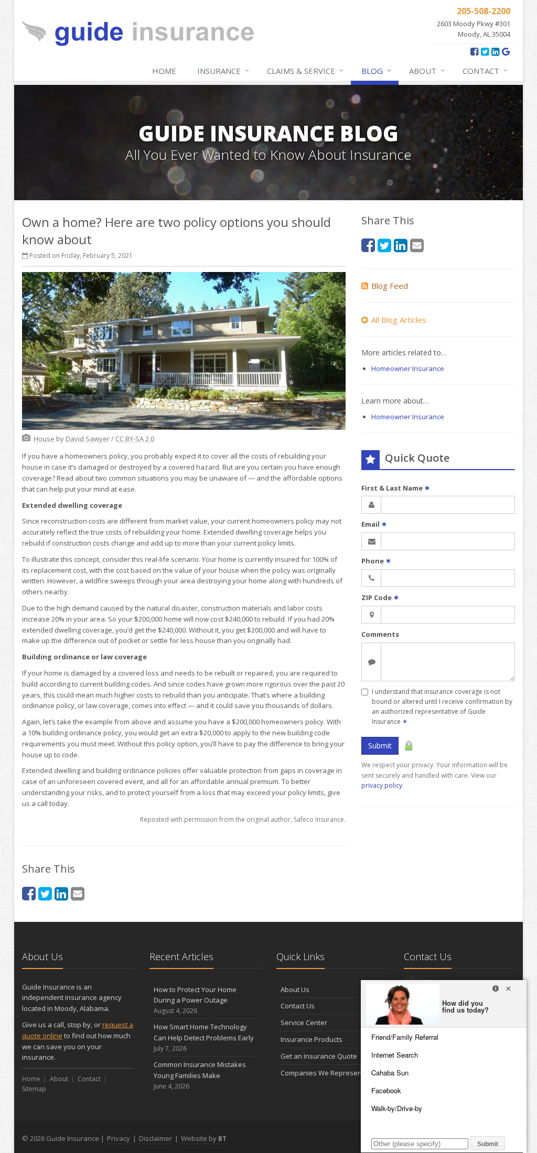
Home (164, 71)
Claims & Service (305, 70)
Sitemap (34, 1088)
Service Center (304, 1022)
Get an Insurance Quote (319, 1056)
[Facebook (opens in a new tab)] (474, 51)
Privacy (118, 1138)
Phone (376, 560)
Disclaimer (155, 1138)
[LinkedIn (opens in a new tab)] (495, 51)
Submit (380, 745)
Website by (204, 1138)
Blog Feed (389, 285)
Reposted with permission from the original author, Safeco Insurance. (243, 819)
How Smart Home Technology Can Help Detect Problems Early (204, 1037)
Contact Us (298, 1005)
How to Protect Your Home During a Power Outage (195, 1000)
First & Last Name (395, 488)
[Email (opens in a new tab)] (77, 893)
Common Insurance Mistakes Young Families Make (200, 1075)
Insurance (223, 70)
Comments (380, 634)
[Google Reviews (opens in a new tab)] (506, 51)
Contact (485, 70)
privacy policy (381, 785)
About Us (295, 989)
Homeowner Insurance (407, 368)
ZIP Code (380, 597)
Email (374, 524)
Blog (376, 70)
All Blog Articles (398, 319)
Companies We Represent (322, 1073)
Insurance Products (311, 1039)
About (427, 70)
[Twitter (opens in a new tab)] (485, 51)
